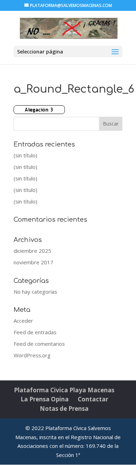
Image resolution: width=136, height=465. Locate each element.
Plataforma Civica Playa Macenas (64, 390)
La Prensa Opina (45, 399)
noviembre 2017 (33, 262)
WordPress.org (32, 355)
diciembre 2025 (32, 250)
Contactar (93, 399)
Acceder (23, 320)
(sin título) (25, 155)
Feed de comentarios (39, 343)
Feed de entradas (35, 332)
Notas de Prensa (64, 409)
